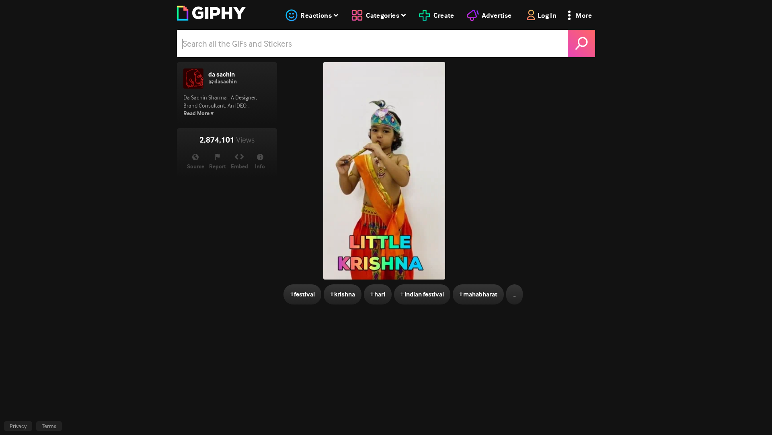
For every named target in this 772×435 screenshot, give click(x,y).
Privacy (18, 426)
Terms (49, 426)
